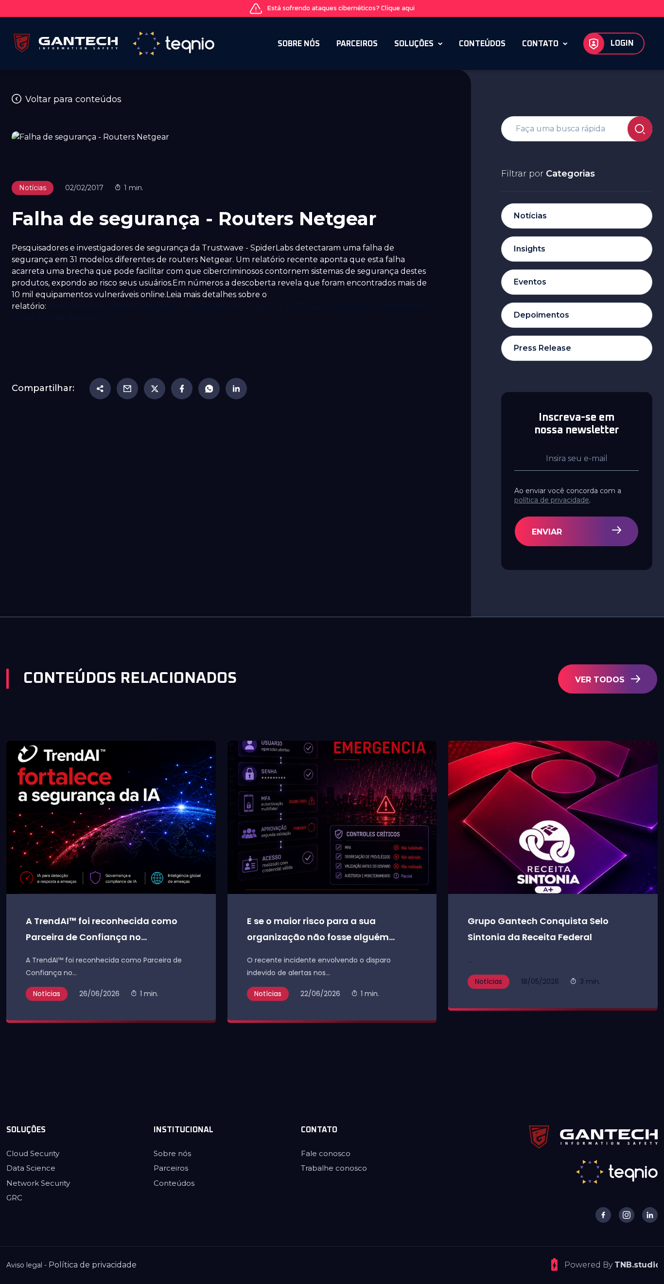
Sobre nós (172, 1153)
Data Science (30, 1168)
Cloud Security (32, 1153)
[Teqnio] (617, 1171)
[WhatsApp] (209, 388)
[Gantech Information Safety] (114, 43)
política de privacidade (551, 500)
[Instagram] (626, 1215)
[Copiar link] (100, 388)
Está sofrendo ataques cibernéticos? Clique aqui (341, 8)
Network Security (38, 1183)
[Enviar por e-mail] (127, 388)
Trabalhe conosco (334, 1168)
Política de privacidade (93, 1264)
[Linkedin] (236, 388)
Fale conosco (325, 1153)
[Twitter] (154, 388)
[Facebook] (181, 388)
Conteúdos (174, 1183)
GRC (14, 1197)
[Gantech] (593, 1136)
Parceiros (171, 1168)
